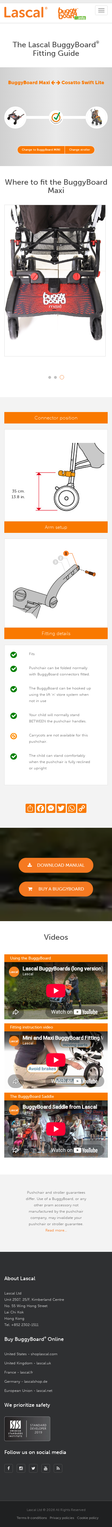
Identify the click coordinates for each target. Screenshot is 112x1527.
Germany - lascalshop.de (25, 1381)
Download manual (60, 865)
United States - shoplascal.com (30, 1354)
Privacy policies (62, 1518)
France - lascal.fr (18, 1372)
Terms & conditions (32, 1518)
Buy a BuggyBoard (60, 889)
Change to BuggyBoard (41, 149)
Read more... (56, 1230)
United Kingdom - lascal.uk (27, 1363)
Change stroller (79, 149)
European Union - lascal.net (28, 1390)
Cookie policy (88, 1518)
